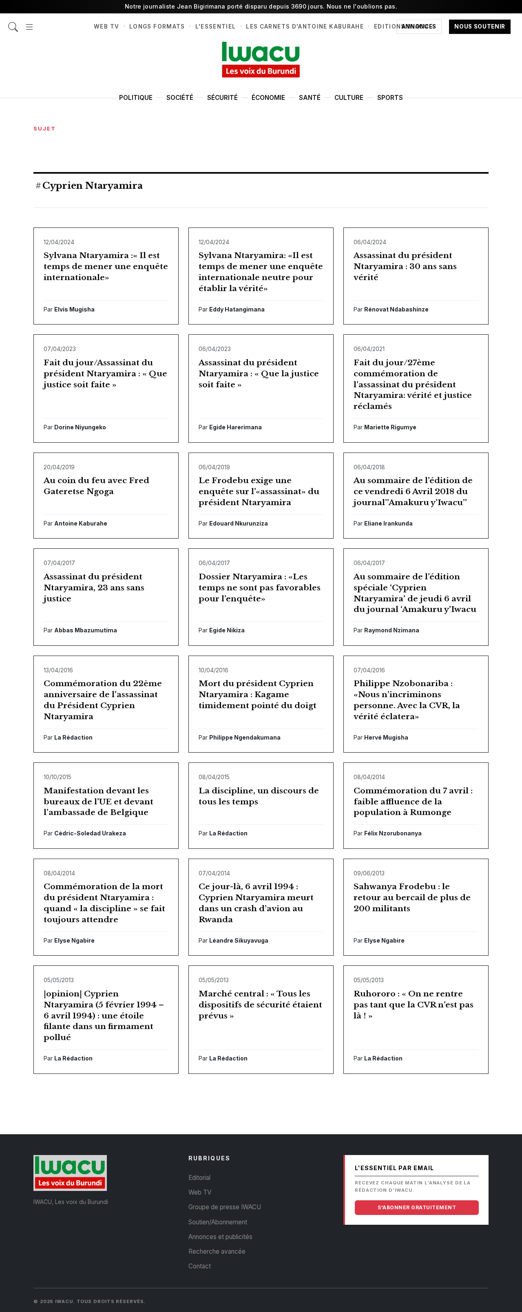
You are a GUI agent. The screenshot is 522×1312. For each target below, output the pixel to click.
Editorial (199, 1178)
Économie (268, 98)
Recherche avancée (217, 1251)
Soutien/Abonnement (217, 1222)
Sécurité (222, 98)
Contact (199, 1266)
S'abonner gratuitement (417, 1207)
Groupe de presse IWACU (224, 1207)
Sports (390, 98)
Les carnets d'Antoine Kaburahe (305, 26)
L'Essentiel (215, 26)
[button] (29, 22)
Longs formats (157, 26)
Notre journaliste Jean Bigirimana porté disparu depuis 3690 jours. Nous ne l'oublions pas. (261, 6)
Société (179, 98)
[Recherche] (13, 22)
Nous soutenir (479, 26)
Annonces (419, 26)
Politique (136, 98)
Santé (310, 98)
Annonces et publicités (220, 1237)
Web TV (106, 26)
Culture (348, 98)
